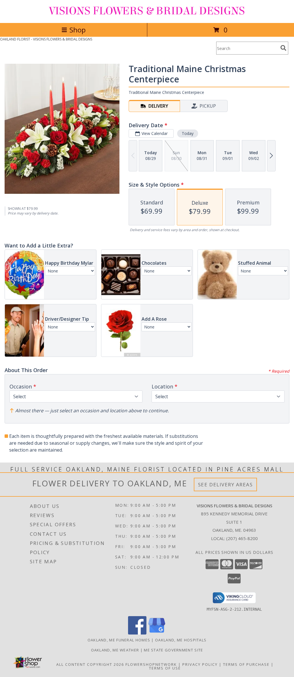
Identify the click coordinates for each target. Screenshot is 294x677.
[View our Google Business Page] (157, 633)
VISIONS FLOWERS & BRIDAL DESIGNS (147, 11)
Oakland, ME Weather (115, 650)
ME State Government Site (173, 650)
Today (188, 133)
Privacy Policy (200, 664)
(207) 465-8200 (242, 538)
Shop (77, 29)
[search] (283, 48)
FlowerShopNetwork (151, 664)
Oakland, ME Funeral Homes (119, 640)
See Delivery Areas (225, 484)
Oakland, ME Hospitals (180, 640)
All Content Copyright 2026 (90, 664)
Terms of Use (165, 668)
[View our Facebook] (137, 633)
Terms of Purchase (246, 664)
